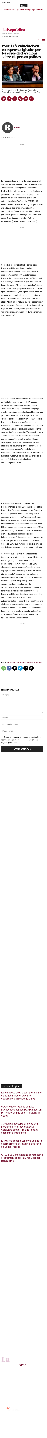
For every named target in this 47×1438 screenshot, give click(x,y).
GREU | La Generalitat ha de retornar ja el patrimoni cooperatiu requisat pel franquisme (22, 1158)
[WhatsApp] (3, 98)
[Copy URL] (25, 98)
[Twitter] (14, 98)
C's (9, 662)
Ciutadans (23, 662)
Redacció (17, 128)
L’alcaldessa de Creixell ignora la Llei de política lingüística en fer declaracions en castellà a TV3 (21, 1096)
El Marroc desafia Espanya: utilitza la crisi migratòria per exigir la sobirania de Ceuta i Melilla (21, 1144)
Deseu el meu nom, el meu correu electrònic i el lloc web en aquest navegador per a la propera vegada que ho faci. (21, 739)
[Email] (31, 98)
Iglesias (34, 662)
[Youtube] (25, 1365)
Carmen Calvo (15, 662)
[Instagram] (20, 1365)
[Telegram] (20, 98)
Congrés (29, 662)
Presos (39, 662)
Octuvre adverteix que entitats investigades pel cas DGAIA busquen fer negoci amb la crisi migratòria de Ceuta (21, 1111)
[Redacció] (7, 127)
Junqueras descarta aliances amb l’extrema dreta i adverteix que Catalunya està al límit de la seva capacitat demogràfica (20, 1128)
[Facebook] (9, 98)
